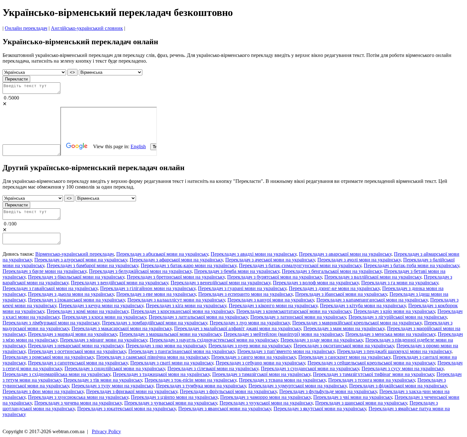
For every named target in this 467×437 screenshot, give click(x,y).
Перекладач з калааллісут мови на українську (176, 299)
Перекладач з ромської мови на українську (48, 357)
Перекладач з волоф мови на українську (316, 282)
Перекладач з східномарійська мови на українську (56, 374)
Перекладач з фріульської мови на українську (228, 391)
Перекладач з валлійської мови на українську (372, 277)
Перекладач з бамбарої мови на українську (92, 265)
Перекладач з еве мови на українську (156, 294)
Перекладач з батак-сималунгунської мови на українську (300, 265)
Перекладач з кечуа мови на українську (101, 305)
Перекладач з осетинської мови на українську (77, 351)
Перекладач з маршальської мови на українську (170, 334)
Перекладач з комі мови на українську (87, 311)
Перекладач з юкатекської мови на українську (126, 408)
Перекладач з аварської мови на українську (345, 254)
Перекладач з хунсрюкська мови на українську (78, 397)
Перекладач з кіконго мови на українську (273, 305)
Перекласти (16, 79)
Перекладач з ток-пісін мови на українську (190, 380)
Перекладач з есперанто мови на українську (245, 294)
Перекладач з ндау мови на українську (322, 340)
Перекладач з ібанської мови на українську (341, 294)
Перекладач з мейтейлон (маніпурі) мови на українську (283, 334)
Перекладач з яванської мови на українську (224, 408)
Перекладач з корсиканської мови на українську (182, 311)
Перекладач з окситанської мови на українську (344, 345)
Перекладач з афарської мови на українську (176, 259)
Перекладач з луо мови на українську (250, 322)
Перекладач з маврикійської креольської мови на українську (357, 322)
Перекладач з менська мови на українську (390, 334)
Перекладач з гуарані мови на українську (242, 288)
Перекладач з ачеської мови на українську (270, 259)
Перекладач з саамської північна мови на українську (152, 357)
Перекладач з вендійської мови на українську (119, 282)
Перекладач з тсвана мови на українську (282, 380)
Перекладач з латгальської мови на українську (198, 317)
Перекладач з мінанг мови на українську (103, 340)
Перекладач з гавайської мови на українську (50, 288)
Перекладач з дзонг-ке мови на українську (334, 288)
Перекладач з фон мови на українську (43, 391)
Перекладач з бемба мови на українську (236, 271)
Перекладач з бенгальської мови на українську (332, 271)
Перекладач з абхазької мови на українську (162, 254)
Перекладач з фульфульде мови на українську (328, 391)
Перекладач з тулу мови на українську (112, 385)
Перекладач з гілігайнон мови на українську (147, 288)
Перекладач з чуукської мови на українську (266, 403)
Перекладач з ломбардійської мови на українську (154, 322)
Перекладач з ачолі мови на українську (359, 259)
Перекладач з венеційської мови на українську (220, 282)
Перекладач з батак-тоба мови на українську (411, 265)
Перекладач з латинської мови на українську (298, 317)
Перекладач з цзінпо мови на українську (174, 397)
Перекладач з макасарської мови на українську (121, 328)
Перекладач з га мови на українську (399, 282)
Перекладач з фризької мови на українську (131, 391)
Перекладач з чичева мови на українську (78, 403)
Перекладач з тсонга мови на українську (371, 380)
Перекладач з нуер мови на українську (249, 345)
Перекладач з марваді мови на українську (72, 334)
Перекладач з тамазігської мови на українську (261, 374)
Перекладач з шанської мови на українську (361, 403)
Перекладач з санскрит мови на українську (344, 357)
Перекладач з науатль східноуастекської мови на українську (214, 340)
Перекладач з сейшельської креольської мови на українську (371, 362)
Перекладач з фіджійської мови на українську (398, 385)
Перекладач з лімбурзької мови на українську (51, 322)
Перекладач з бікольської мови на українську (76, 277)
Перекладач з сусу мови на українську (402, 368)
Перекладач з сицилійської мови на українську (114, 368)
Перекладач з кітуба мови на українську (363, 305)
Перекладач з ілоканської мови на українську (76, 299)
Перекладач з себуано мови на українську (260, 362)
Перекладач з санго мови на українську (253, 357)
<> (72, 72)
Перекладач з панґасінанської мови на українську (181, 351)
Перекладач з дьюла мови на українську (71, 294)
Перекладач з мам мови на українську (343, 328)
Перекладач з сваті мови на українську (171, 362)
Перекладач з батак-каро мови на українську (188, 265)
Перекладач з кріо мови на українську (394, 311)
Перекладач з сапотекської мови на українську (78, 362)
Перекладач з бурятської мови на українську (274, 277)
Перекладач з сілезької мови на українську (212, 368)
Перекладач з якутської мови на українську (320, 408)
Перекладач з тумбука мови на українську (201, 385)
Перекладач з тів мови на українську (103, 380)
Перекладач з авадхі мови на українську (253, 254)
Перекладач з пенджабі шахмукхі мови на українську (394, 351)
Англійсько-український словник (87, 28)
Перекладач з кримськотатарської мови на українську (293, 311)
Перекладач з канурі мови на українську (270, 299)
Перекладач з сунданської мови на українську (310, 368)
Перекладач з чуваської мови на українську (170, 403)
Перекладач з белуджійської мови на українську (140, 271)
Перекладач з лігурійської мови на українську (398, 317)
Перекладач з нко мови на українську (166, 345)
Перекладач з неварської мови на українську (75, 345)
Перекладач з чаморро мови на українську (265, 397)
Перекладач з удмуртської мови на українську (297, 385)
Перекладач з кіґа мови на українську (186, 305)
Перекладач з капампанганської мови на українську (372, 299)
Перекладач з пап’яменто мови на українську (286, 351)
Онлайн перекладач (26, 28)
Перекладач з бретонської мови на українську (176, 277)
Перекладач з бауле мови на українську (44, 271)
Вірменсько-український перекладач (74, 254)
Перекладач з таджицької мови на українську (161, 374)
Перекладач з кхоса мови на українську (104, 317)
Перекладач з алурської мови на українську (80, 259)
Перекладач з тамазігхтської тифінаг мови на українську (373, 374)
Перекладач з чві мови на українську (352, 397)
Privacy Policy (106, 431)
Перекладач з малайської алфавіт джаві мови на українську (237, 328)
